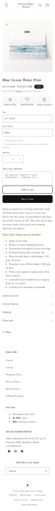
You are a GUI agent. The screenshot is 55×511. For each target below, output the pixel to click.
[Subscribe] (45, 471)
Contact (10, 367)
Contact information (29, 504)
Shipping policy (37, 500)
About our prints (10, 295)
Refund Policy (13, 388)
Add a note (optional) (12, 168)
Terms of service (21, 500)
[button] (6, 5)
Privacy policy (40, 495)
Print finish (7, 126)
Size (4, 112)
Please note (7, 320)
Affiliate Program (14, 395)
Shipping (18, 91)
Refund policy (25, 495)
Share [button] (8, 331)
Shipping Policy (14, 374)
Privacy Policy (13, 381)
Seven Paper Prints (27, 491)
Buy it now (27, 199)
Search (9, 360)
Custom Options (10, 303)
